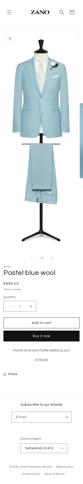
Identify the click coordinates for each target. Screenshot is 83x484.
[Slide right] (52, 258)
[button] (9, 12)
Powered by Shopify (39, 467)
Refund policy (64, 467)
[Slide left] (31, 258)
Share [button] (13, 374)
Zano (23, 467)
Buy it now (41, 336)
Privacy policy (31, 474)
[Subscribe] (66, 417)
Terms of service (54, 474)
